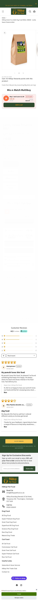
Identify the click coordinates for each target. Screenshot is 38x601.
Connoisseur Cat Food (9, 547)
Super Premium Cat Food (10, 554)
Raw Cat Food (6, 557)
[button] (3, 11)
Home (3, 17)
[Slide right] (23, 73)
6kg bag (11, 171)
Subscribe (29, 469)
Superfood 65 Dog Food (10, 525)
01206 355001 (11, 507)
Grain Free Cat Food (9, 550)
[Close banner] (36, 4)
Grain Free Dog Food (9, 522)
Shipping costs (11, 256)
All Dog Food (6, 515)
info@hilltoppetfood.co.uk (15, 493)
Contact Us (5, 572)
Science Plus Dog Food (10, 529)
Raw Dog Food (7, 532)
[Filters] (3, 356)
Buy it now (19, 250)
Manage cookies (19, 597)
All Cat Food (6, 543)
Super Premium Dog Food (11, 519)
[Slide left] (15, 73)
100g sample (10, 178)
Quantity (5, 193)
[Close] (36, 589)
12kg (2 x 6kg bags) (10, 187)
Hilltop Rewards (19, 441)
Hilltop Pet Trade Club (9, 568)
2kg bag (11, 164)
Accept (19, 594)
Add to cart (19, 105)
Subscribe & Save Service (11, 565)
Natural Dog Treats (8, 535)
